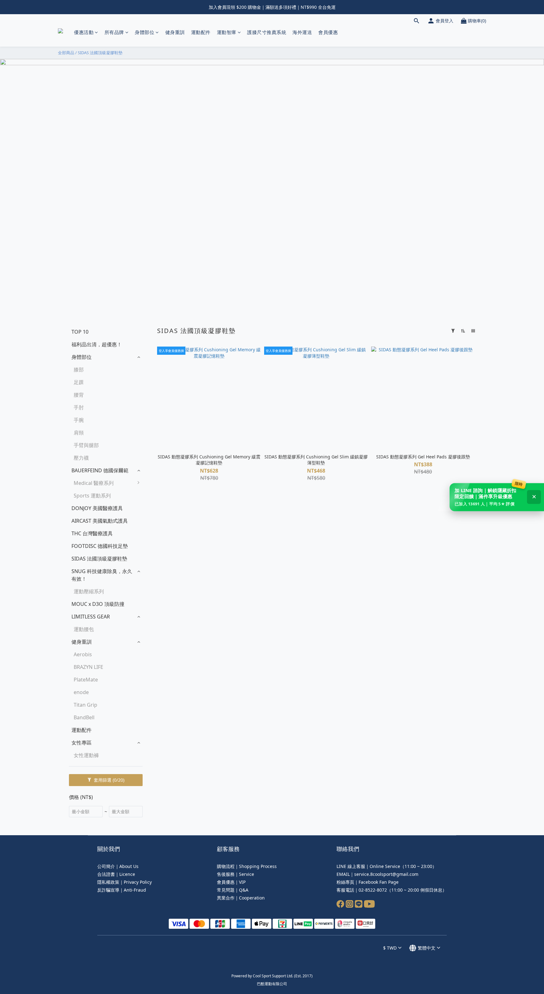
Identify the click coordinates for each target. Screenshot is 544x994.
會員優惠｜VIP (231, 882)
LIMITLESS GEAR (90, 616)
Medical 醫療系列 (94, 483)
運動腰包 (84, 629)
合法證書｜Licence (116, 874)
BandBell (84, 717)
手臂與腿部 (86, 445)
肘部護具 (159, 523)
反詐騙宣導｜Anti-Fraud (121, 890)
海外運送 (302, 32)
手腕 (79, 420)
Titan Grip (85, 704)
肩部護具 (159, 549)
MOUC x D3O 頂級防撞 (97, 603)
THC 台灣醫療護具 (92, 533)
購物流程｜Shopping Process (247, 866)
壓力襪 (81, 457)
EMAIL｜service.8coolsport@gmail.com (377, 874)
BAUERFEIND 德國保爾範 (99, 470)
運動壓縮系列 (89, 591)
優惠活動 (84, 32)
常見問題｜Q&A (232, 890)
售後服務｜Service (235, 874)
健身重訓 (175, 32)
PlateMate (86, 679)
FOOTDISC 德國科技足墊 (99, 546)
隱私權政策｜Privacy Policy (124, 882)
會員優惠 (328, 32)
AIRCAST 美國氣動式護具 (99, 520)
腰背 (79, 394)
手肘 (79, 407)
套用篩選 (108, 780)
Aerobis (83, 654)
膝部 (79, 369)
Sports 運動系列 (92, 495)
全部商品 (66, 52)
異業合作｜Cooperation (241, 898)
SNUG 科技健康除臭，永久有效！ (101, 575)
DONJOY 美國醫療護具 (97, 508)
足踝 (79, 382)
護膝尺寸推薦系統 (266, 32)
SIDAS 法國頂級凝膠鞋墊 (100, 52)
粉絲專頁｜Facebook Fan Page (368, 882)
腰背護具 (159, 511)
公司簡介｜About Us (118, 866)
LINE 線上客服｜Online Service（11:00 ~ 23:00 (384, 866)
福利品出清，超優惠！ (96, 344)
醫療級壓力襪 (164, 561)
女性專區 (81, 742)
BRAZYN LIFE (88, 667)
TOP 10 (79, 331)
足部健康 (159, 574)
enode (81, 692)
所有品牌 (114, 32)
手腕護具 (159, 536)
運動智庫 (226, 32)
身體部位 (144, 32)
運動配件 (201, 32)
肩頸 (79, 432)
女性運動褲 (86, 755)
